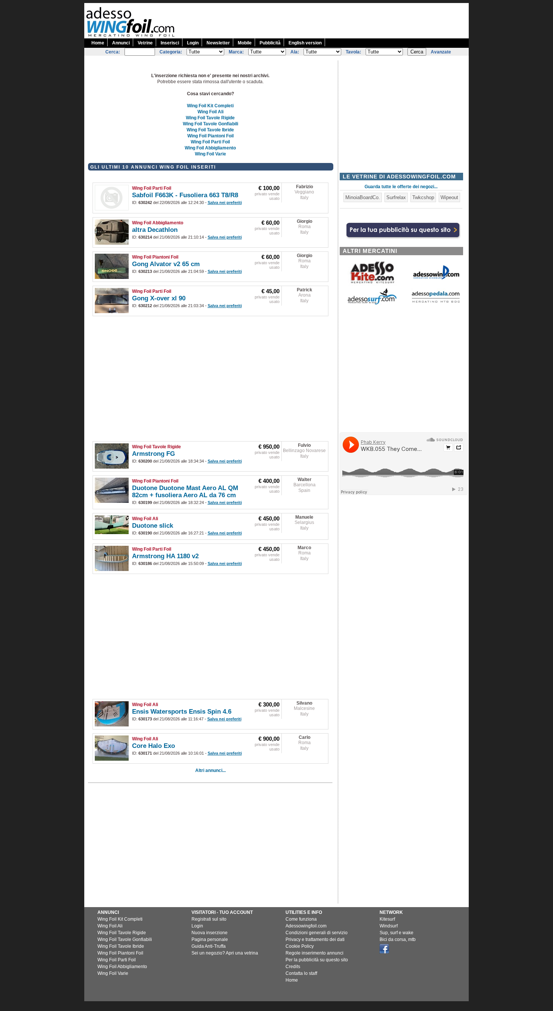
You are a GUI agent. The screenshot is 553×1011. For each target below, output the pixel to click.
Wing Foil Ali (210, 111)
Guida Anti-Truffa (208, 946)
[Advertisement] (332, 20)
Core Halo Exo (153, 745)
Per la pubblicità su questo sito (317, 959)
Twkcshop (423, 197)
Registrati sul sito (208, 919)
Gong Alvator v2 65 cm (166, 264)
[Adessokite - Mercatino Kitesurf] (372, 284)
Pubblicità (270, 43)
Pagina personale (209, 939)
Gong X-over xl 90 (158, 298)
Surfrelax (396, 197)
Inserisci (170, 43)
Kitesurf (387, 919)
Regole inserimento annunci (314, 953)
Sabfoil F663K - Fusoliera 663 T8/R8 (185, 195)
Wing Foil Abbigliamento (210, 148)
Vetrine (145, 43)
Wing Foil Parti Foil (210, 142)
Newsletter (218, 43)
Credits (293, 966)
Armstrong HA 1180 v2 (165, 556)
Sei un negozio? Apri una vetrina (224, 953)
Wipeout (449, 197)
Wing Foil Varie (210, 154)
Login (193, 43)
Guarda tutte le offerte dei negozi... (401, 186)
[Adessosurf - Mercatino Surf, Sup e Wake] (372, 304)
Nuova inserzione (209, 932)
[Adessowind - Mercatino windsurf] (435, 279)
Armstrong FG (153, 453)
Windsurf (389, 926)
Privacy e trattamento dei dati (315, 939)
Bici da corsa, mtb (398, 939)
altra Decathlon (155, 229)
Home (97, 43)
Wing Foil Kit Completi (210, 105)
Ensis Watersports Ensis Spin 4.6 (181, 711)
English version (305, 43)
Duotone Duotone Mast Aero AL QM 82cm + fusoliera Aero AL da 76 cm (185, 491)
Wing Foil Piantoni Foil (210, 136)
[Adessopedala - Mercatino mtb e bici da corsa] (435, 303)
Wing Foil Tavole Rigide (210, 117)
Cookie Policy (300, 946)
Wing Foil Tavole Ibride (210, 129)
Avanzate (441, 52)
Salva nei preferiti (225, 202)
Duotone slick (152, 525)
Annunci (121, 43)
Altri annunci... (210, 770)
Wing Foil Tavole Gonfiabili (210, 123)
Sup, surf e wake (396, 932)
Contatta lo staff (301, 973)
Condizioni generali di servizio (317, 932)
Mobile (245, 43)
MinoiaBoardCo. (362, 197)
